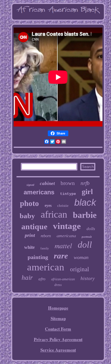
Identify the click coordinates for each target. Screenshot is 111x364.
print (30, 235)
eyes (48, 205)
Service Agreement (58, 350)
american (45, 267)
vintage (67, 226)
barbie (84, 215)
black (85, 202)
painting (38, 257)
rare (61, 255)
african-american (63, 279)
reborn (46, 236)
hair (27, 277)
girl (87, 192)
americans (39, 192)
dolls (91, 228)
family (44, 248)
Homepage (58, 308)
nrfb (85, 183)
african (54, 214)
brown (68, 183)
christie (63, 205)
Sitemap (58, 318)
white (29, 247)
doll (85, 244)
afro (42, 279)
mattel (63, 245)
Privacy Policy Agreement (58, 339)
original (79, 269)
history (88, 278)
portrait (87, 236)
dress (58, 285)
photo (29, 203)
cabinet (47, 183)
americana (66, 235)
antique (34, 226)
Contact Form (58, 329)
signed (30, 184)
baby (27, 216)
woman (81, 257)
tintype (68, 194)
